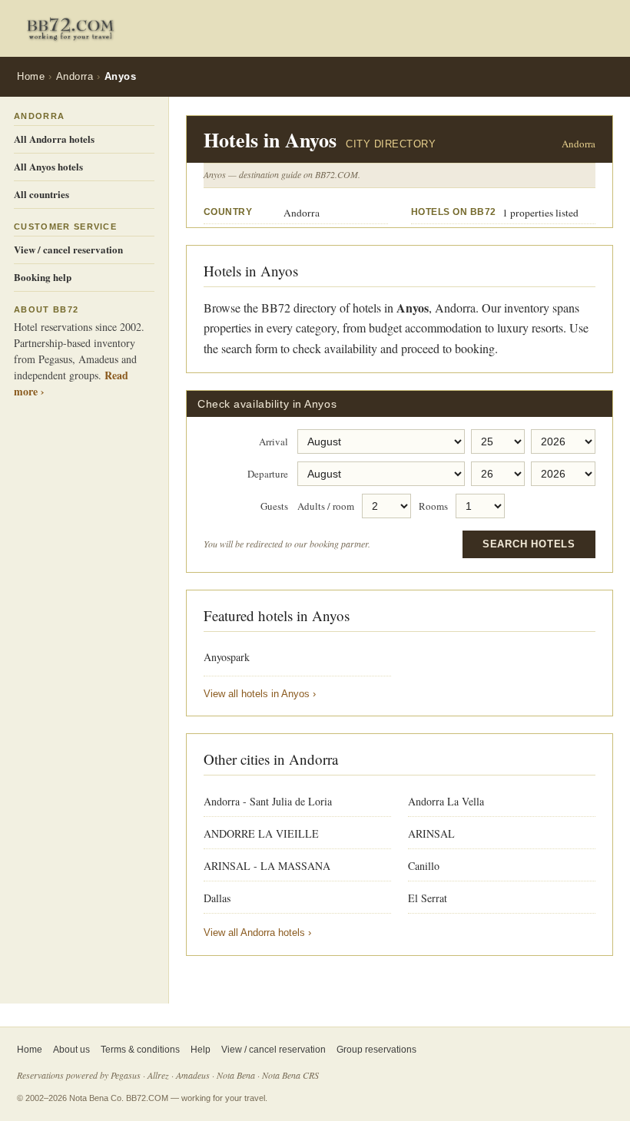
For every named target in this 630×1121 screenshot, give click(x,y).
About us (71, 1049)
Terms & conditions (140, 1049)
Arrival (273, 442)
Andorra (75, 76)
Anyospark (227, 657)
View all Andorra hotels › (257, 932)
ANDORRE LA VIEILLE (261, 833)
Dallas (217, 898)
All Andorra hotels (54, 138)
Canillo (423, 865)
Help (201, 1049)
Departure (267, 474)
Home (31, 76)
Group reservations (376, 1049)
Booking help (42, 277)
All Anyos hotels (48, 166)
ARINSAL (431, 833)
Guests (274, 507)
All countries (41, 194)
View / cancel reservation (68, 249)
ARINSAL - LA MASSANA (267, 865)
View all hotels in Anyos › (260, 693)
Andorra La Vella (446, 801)
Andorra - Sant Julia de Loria (268, 801)
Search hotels (528, 544)
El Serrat (427, 898)
